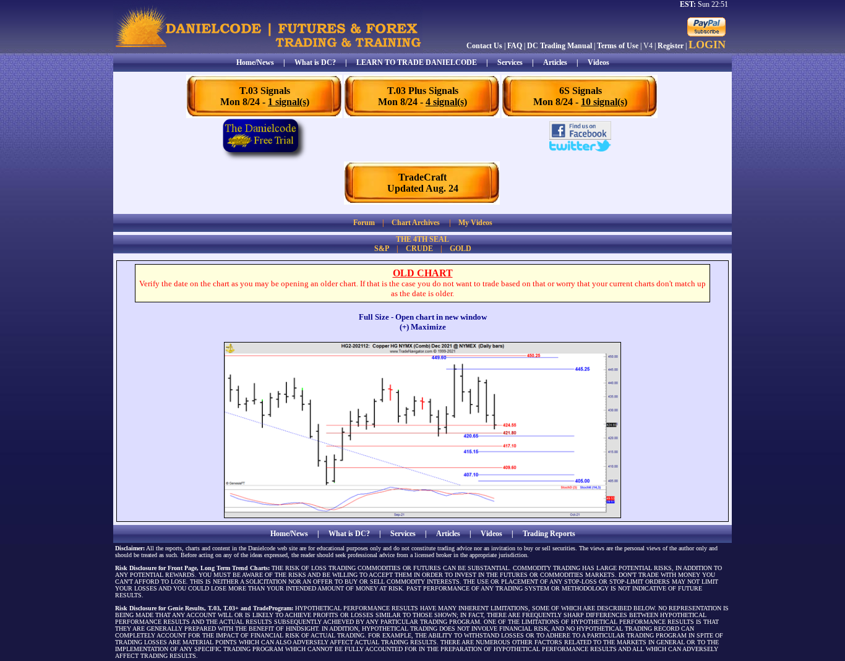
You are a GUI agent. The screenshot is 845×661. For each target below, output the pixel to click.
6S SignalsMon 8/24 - (580, 96)
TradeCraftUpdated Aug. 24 (422, 183)
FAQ (514, 45)
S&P (381, 248)
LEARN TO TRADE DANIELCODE (416, 62)
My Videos (475, 222)
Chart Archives (416, 222)
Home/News (255, 62)
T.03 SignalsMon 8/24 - (264, 96)
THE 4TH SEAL (422, 239)
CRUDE (419, 248)
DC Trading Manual (559, 45)
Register (671, 45)
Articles (555, 62)
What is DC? (315, 62)
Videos (598, 62)
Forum (364, 222)
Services (510, 62)
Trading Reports (549, 533)
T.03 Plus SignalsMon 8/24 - (422, 96)
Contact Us (484, 45)
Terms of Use (617, 45)
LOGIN (707, 44)
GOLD (460, 248)
